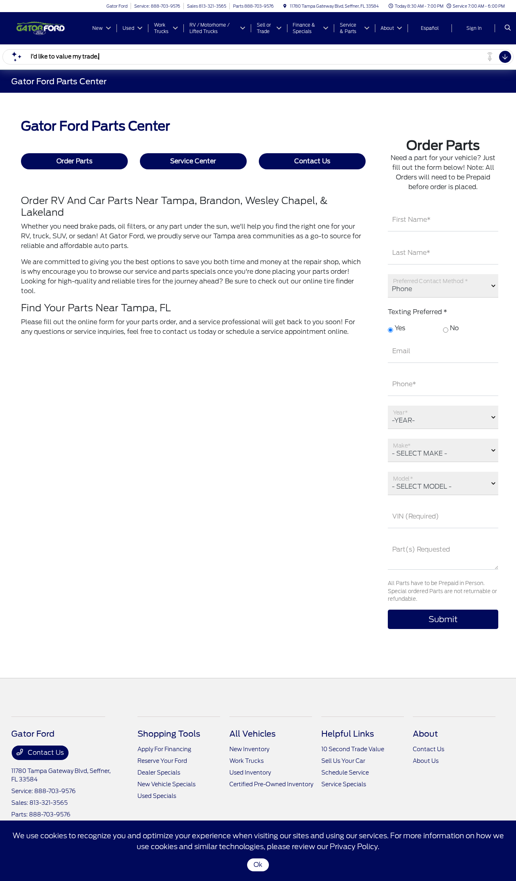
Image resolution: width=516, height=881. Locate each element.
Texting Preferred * (417, 312)
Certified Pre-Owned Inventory (271, 784)
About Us (426, 761)
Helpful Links (347, 734)
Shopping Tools (168, 734)
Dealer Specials (158, 772)
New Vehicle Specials (166, 784)
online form (96, 322)
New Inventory (249, 749)
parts (180, 271)
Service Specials (343, 784)
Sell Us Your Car (343, 761)
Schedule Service (345, 772)
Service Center (193, 161)
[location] (285, 6)
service (146, 271)
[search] (508, 28)
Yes (399, 328)
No (453, 328)
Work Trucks (246, 761)
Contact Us (312, 161)
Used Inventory (250, 772)
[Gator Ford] (47, 27)
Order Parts (74, 161)
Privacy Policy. (354, 846)
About (425, 734)
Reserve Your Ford (162, 761)
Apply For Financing (164, 749)
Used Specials (156, 796)
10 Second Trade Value (352, 749)
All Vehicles (252, 734)
